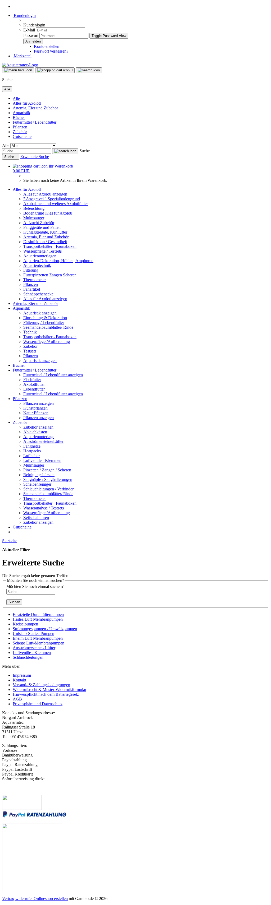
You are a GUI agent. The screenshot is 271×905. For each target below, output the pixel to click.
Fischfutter (32, 379)
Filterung (30, 270)
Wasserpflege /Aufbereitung (46, 341)
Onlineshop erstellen (51, 898)
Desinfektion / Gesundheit (45, 241)
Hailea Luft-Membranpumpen (38, 619)
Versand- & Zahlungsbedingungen (41, 685)
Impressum (22, 675)
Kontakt (19, 680)
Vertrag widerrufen (18, 898)
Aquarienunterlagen (39, 256)
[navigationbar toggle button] (18, 70)
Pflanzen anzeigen (38, 403)
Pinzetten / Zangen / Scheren (47, 470)
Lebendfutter (34, 389)
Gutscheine (22, 136)
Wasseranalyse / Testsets (43, 508)
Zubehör (20, 131)
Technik (30, 332)
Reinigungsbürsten (39, 474)
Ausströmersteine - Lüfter (34, 648)
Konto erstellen (46, 46)
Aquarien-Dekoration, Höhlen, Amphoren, (58, 260)
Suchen (14, 602)
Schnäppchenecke (38, 294)
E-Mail (29, 30)
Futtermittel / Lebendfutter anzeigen (53, 375)
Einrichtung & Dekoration (45, 317)
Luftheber (31, 455)
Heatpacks (32, 451)
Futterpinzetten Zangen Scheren (49, 275)
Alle (16, 98)
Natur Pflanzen (35, 413)
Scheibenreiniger (37, 484)
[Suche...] (65, 151)
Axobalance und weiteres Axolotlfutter (55, 203)
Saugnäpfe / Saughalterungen (47, 479)
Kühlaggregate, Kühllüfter (45, 232)
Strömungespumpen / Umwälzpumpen (45, 628)
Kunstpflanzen (35, 408)
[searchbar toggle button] (89, 70)
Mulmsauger (33, 218)
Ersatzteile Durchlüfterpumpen (38, 614)
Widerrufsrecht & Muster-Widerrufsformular (49, 689)
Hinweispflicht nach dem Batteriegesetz (46, 694)
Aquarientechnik (37, 265)
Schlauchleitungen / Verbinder (48, 489)
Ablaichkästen (35, 432)
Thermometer (34, 279)
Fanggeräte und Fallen (42, 227)
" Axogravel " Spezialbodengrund (51, 199)
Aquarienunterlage (38, 436)
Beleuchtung (33, 208)
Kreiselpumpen (25, 624)
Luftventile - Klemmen (42, 460)
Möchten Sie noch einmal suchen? (35, 586)
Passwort (30, 35)
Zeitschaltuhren (36, 517)
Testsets (29, 351)
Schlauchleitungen (28, 657)
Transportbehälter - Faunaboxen (49, 246)
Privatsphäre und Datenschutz (37, 704)
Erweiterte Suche (34, 156)
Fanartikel (31, 289)
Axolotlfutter (34, 384)
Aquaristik (21, 112)
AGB (17, 699)
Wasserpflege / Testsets (42, 251)
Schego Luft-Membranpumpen (38, 643)
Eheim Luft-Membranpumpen (38, 638)
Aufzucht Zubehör (38, 222)
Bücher (19, 117)
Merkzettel (22, 56)
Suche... (86, 150)
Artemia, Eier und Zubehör (35, 108)
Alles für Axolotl (27, 103)
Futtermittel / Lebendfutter (34, 122)
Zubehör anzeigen (38, 427)
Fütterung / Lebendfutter (43, 322)
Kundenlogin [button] (24, 15)
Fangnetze (31, 446)
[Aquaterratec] (20, 65)
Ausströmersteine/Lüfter (43, 441)
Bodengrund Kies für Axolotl (47, 213)
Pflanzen (20, 127)
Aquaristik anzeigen (40, 313)
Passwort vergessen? (51, 51)
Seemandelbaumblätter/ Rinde (48, 327)
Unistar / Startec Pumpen (33, 633)
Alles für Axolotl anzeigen (45, 194)
